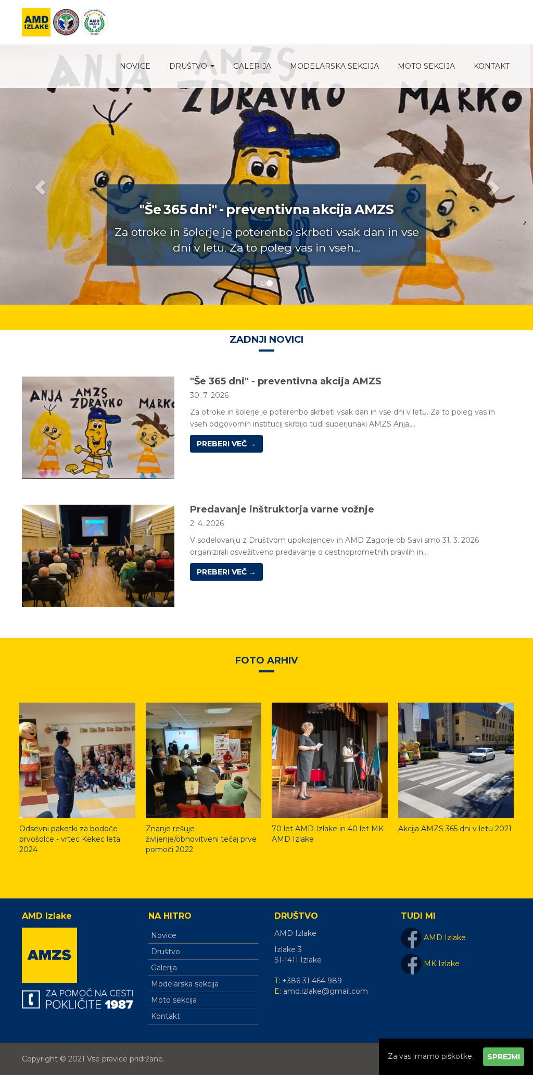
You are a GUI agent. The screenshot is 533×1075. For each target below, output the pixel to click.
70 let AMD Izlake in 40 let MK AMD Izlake (328, 834)
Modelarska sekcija (334, 66)
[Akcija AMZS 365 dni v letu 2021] (456, 763)
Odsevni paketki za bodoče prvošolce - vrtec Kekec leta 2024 (69, 839)
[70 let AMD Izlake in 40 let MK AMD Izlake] (330, 763)
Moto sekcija (426, 66)
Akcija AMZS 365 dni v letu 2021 (455, 828)
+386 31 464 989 (312, 980)
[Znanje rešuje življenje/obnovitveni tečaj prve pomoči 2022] (204, 763)
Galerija (252, 66)
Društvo (189, 66)
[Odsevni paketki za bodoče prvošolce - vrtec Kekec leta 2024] (77, 763)
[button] (40, 174)
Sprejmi (503, 1056)
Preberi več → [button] (226, 443)
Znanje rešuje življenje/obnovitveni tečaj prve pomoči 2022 (201, 839)
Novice (135, 66)
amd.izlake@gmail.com (325, 991)
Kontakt (492, 66)
